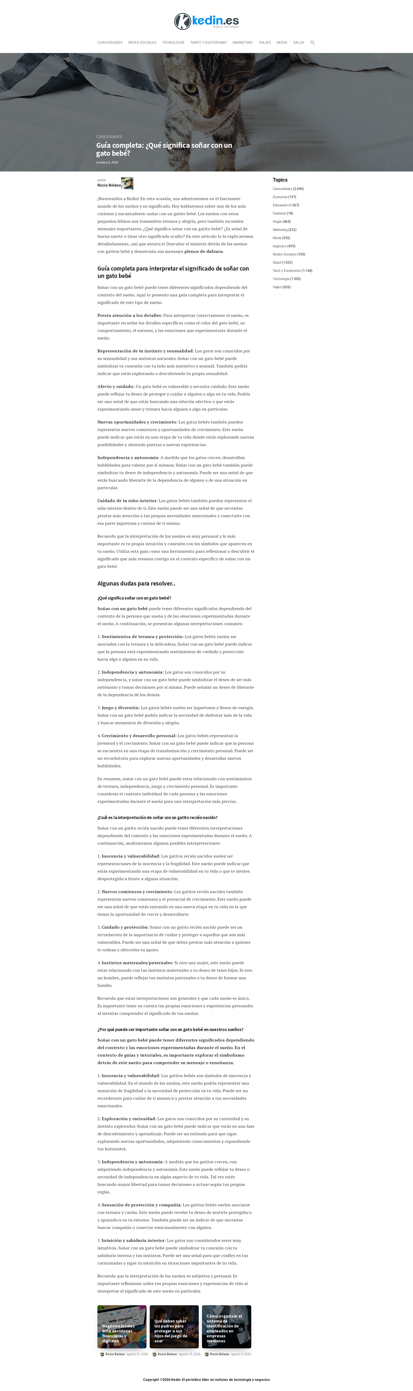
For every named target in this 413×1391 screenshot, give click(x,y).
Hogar (277, 221)
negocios (280, 246)
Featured (279, 213)
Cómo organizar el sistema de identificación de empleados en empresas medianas (224, 1328)
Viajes (265, 42)
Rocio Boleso (109, 185)
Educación (280, 205)
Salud (298, 42)
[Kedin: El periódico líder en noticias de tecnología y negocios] (206, 33)
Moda (282, 42)
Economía (280, 197)
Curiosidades (109, 42)
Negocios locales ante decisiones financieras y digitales (118, 1333)
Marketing (243, 42)
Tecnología (173, 42)
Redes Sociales (142, 42)
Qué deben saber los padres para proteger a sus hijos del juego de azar (170, 1331)
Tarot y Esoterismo (208, 42)
